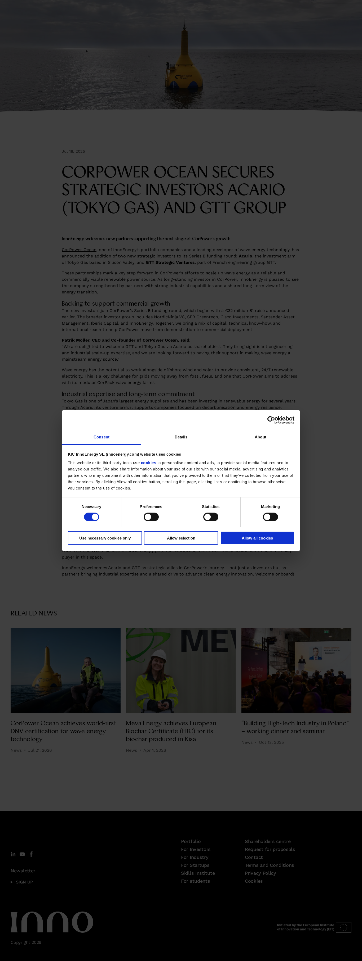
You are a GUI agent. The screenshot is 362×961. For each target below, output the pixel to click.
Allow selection (181, 538)
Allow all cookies (257, 538)
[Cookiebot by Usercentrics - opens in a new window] (271, 420)
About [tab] (260, 437)
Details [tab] (181, 437)
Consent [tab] (101, 437)
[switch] (151, 517)
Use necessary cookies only (105, 538)
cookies (148, 462)
